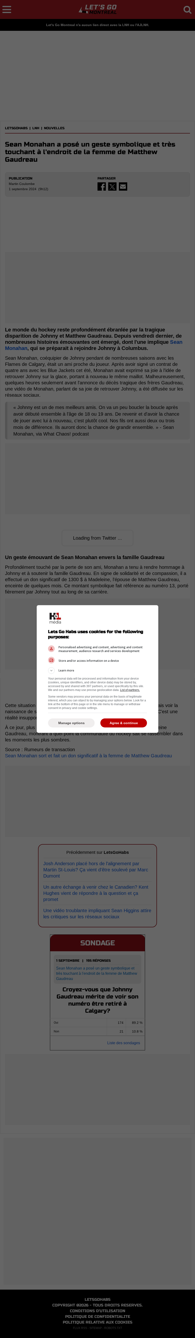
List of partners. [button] (130, 690)
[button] (97, 670)
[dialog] (97, 669)
